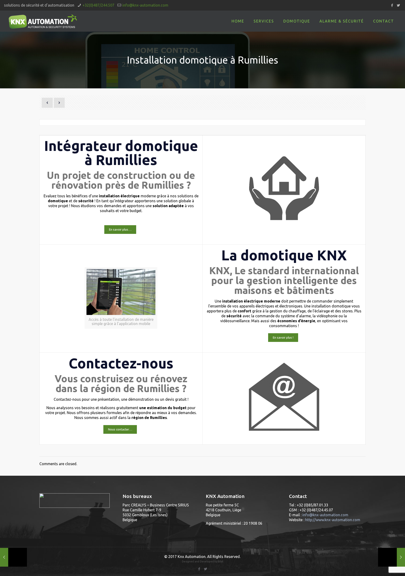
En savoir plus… (120, 229)
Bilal (220, 561)
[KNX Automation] (43, 21)
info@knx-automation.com (145, 5)
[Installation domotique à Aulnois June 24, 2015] (391, 557)
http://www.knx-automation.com (332, 520)
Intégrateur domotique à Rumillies (121, 153)
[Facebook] (392, 5)
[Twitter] (398, 5)
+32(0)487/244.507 (98, 5)
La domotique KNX (284, 255)
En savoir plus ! (283, 337)
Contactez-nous (121, 363)
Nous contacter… (120, 429)
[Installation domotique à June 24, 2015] (13, 557)
